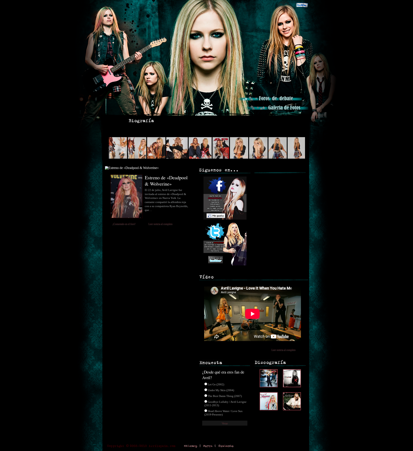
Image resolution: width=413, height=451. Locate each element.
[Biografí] (141, 120)
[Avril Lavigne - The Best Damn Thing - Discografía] (269, 409)
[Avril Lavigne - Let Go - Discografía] (269, 386)
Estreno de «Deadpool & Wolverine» (166, 180)
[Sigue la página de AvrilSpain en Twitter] (224, 264)
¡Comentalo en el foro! (124, 223)
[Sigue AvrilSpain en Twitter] (302, 5)
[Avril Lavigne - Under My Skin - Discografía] (292, 386)
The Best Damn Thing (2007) (225, 396)
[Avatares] (268, 120)
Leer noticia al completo (160, 223)
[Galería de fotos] (276, 111)
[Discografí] (176, 120)
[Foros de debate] (269, 101)
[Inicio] (113, 120)
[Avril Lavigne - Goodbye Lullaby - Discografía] (292, 409)
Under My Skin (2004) (221, 390)
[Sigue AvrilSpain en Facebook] (287, 5)
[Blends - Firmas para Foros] (295, 120)
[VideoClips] (236, 120)
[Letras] (207, 120)
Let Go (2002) (216, 384)
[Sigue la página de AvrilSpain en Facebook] (224, 220)
